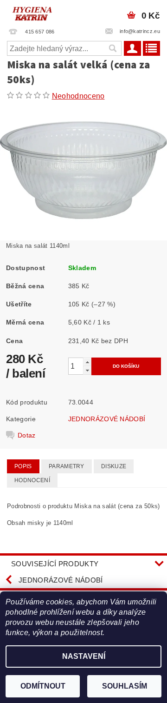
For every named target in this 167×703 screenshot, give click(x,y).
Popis (23, 466)
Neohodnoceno (78, 96)
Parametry (66, 466)
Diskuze (113, 466)
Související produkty (54, 564)
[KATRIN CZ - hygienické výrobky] (42, 12)
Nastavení (83, 656)
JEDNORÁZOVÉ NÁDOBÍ (107, 419)
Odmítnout (42, 686)
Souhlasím (124, 686)
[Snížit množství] (87, 370)
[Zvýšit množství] (87, 362)
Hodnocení (32, 480)
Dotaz (27, 435)
